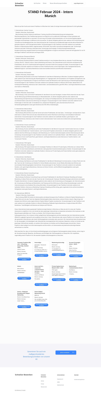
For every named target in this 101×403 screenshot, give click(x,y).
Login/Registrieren (78, 3)
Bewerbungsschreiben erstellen (24, 259)
